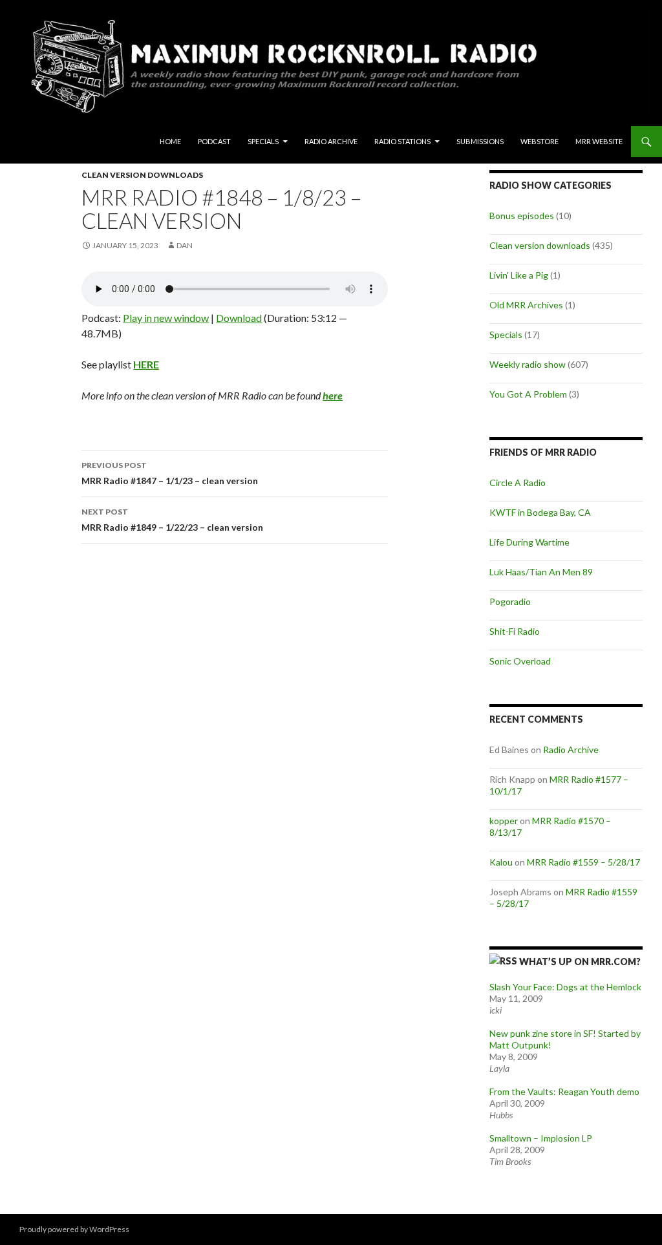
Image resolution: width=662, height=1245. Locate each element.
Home (170, 141)
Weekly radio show (527, 364)
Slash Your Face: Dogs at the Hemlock (565, 986)
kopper (503, 820)
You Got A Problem (528, 393)
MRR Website (599, 141)
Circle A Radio (517, 482)
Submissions (480, 141)
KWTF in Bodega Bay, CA (540, 512)
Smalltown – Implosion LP (540, 1138)
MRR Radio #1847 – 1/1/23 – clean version (169, 473)
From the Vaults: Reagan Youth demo (564, 1091)
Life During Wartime (529, 542)
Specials (263, 141)
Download (239, 318)
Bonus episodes (521, 215)
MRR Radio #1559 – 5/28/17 (583, 862)
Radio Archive (331, 141)
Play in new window (166, 318)
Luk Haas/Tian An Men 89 (541, 571)
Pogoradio (510, 601)
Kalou (501, 862)
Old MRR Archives (526, 304)
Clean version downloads (142, 175)
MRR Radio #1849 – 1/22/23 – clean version (172, 520)
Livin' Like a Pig (518, 275)
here (333, 395)
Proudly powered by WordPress (74, 1229)
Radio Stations (402, 141)
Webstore (539, 141)
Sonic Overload (520, 660)
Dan (184, 245)
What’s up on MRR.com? (580, 961)
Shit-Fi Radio (514, 631)
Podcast (214, 141)
